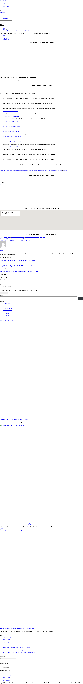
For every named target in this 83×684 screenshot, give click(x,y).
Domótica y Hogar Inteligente (8, 315)
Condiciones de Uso (6, 642)
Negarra (45, 170)
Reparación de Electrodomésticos (9, 305)
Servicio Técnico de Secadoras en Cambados (11, 131)
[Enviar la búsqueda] (12, 21)
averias (9, 237)
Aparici (1, 170)
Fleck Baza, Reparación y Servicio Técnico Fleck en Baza (13, 650)
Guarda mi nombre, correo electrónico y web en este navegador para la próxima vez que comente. (19, 290)
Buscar (1, 295)
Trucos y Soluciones (6, 313)
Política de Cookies (6, 639)
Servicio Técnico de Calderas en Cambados (10, 146)
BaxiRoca (16, 170)
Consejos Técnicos (6, 311)
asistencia (5, 237)
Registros (4, 16)
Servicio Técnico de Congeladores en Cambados (11, 106)
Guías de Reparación (6, 303)
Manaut (39, 170)
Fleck (32, 170)
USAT (4, 15)
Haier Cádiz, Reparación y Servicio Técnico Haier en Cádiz (13, 653)
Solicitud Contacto (6, 18)
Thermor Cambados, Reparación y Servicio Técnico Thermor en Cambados (19, 271)
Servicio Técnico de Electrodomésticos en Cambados (12, 95)
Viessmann (65, 170)
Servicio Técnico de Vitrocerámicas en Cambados (12, 136)
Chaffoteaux (23, 170)
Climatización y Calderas (7, 308)
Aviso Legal (5, 641)
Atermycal (12, 170)
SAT (35, 237)
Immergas (35, 170)
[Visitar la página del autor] (3, 247)
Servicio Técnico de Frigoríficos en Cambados (11, 116)
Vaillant (61, 170)
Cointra (27, 170)
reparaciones (31, 237)
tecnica (41, 237)
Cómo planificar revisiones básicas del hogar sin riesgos (14, 419)
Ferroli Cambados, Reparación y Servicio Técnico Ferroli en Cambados (18, 260)
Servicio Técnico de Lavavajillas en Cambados (11, 126)
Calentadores (13, 237)
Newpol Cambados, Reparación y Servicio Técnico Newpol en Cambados (18, 266)
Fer (30, 170)
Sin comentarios (6, 39)
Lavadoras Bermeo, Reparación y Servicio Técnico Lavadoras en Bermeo (16, 647)
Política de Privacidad (7, 637)
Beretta (19, 170)
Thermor (54, 170)
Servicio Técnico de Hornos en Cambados (10, 111)
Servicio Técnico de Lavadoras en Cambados (11, 121)
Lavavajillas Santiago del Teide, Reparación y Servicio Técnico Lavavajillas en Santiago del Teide (21, 652)
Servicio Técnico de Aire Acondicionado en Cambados (13, 141)
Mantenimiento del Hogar (7, 310)
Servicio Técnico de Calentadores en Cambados (11, 151)
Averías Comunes (6, 306)
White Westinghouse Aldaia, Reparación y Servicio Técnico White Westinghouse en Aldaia (19, 649)
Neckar (42, 170)
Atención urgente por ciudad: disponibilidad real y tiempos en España (17, 628)
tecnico (44, 237)
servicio (37, 237)
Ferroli (5, 170)
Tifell (58, 170)
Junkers (8, 170)
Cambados (5, 38)
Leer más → (2, 424)
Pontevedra (22, 237)
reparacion (27, 237)
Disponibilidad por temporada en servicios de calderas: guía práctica (17, 524)
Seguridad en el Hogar (7, 316)
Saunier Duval (50, 170)
